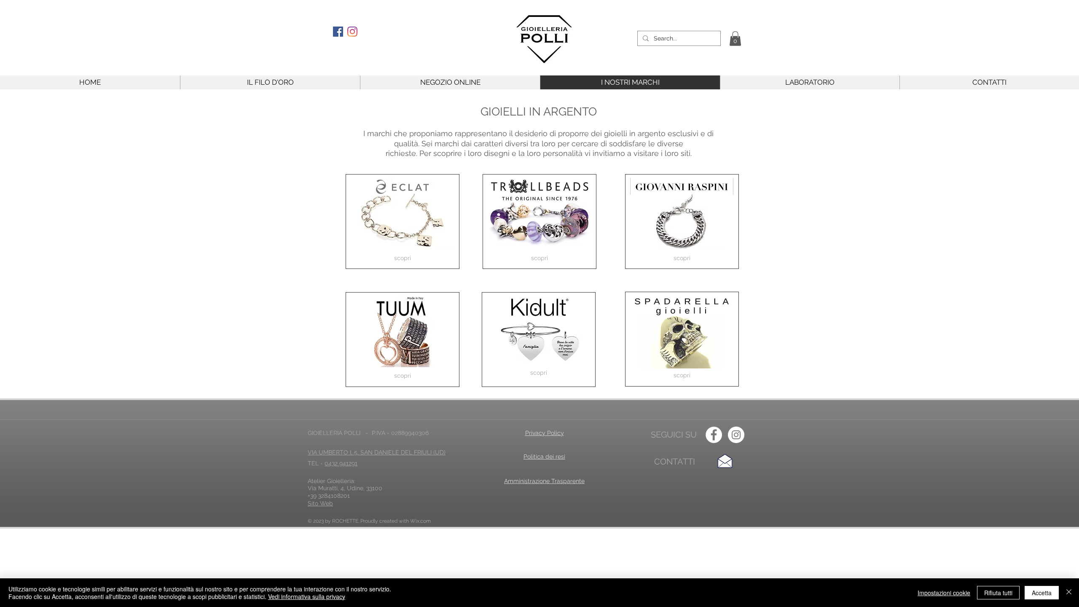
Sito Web (320, 503)
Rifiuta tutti (998, 592)
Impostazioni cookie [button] (944, 592)
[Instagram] (352, 32)
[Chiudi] (1069, 592)
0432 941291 (341, 463)
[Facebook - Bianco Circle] (714, 435)
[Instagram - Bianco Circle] (736, 435)
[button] (735, 38)
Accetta (1042, 592)
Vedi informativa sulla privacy (306, 596)
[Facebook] (338, 32)
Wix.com (420, 521)
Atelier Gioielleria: (331, 481)
